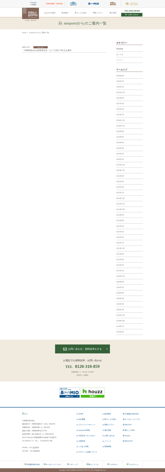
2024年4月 (120, 142)
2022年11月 (120, 204)
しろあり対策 (83, 446)
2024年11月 (120, 126)
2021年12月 (120, 248)
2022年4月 (120, 226)
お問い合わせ (133, 15)
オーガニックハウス (132, 419)
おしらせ (119, 54)
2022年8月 (120, 220)
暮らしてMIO (130, 430)
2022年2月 (120, 237)
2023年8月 (120, 176)
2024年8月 (120, 137)
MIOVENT (129, 441)
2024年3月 (120, 148)
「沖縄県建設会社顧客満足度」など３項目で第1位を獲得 (46, 50)
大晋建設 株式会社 (132, 414)
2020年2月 (120, 310)
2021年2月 (120, 265)
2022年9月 (120, 215)
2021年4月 (120, 259)
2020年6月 (120, 293)
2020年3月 (120, 304)
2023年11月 (120, 170)
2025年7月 (120, 104)
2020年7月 (120, 287)
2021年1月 (120, 271)
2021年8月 (120, 254)
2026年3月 (120, 87)
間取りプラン (98, 13)
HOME (80, 414)
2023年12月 (120, 165)
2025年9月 (120, 98)
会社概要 (81, 419)
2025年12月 (120, 92)
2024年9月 (120, 131)
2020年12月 (120, 276)
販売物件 (65, 13)
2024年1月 (120, 159)
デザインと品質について (87, 452)
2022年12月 (120, 198)
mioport (127, 436)
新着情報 (119, 49)
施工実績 (113, 13)
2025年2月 (120, 109)
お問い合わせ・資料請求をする (85, 349)
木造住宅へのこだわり (86, 436)
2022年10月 (120, 209)
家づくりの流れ (81, 13)
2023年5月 (120, 181)
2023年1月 (120, 193)
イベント (119, 60)
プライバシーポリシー (86, 425)
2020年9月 (120, 282)
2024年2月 (120, 154)
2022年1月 (120, 243)
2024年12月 (120, 120)
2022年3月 (120, 232)
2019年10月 (120, 321)
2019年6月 (120, 332)
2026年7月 (120, 81)
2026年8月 (120, 76)
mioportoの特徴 (49, 13)
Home (24, 33)
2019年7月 (120, 326)
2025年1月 (120, 115)
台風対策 (81, 441)
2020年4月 (120, 298)
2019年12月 (120, 315)
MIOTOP (128, 425)
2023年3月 (120, 187)
